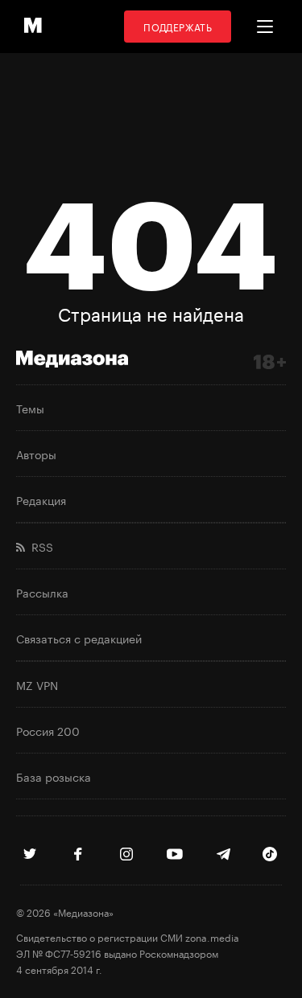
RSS (39, 546)
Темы (30, 408)
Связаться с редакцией (79, 638)
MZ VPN (37, 684)
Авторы (36, 453)
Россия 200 (48, 730)
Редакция (41, 499)
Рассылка (42, 592)
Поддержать (177, 26)
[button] (265, 26)
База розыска (53, 776)
